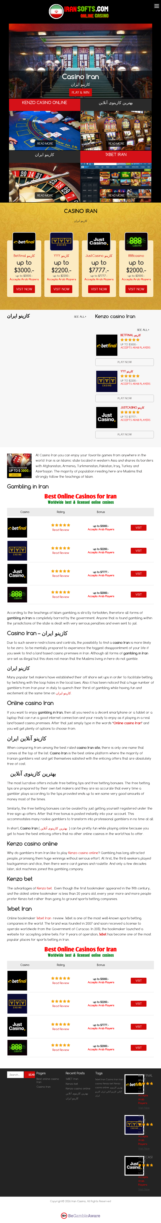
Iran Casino (78, 1201)
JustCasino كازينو (98, 256)
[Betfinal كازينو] (24, 241)
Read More (45, 143)
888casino (136, 256)
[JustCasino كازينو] (99, 241)
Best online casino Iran (48, 1080)
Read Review (60, 530)
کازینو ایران (63, 693)
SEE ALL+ (80, 316)
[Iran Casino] (79, 18)
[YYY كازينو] (61, 241)
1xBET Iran (72, 1078)
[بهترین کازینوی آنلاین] (116, 137)
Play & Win (80, 92)
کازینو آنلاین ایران (108, 1091)
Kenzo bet (44, 888)
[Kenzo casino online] (44, 135)
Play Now (125, 362)
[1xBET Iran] (116, 189)
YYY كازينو (61, 256)
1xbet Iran (44, 918)
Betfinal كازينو (24, 256)
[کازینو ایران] (44, 186)
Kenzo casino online (83, 853)
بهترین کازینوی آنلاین (53, 828)
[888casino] (136, 241)
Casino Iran (44, 1086)
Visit (138, 527)
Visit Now (24, 289)
